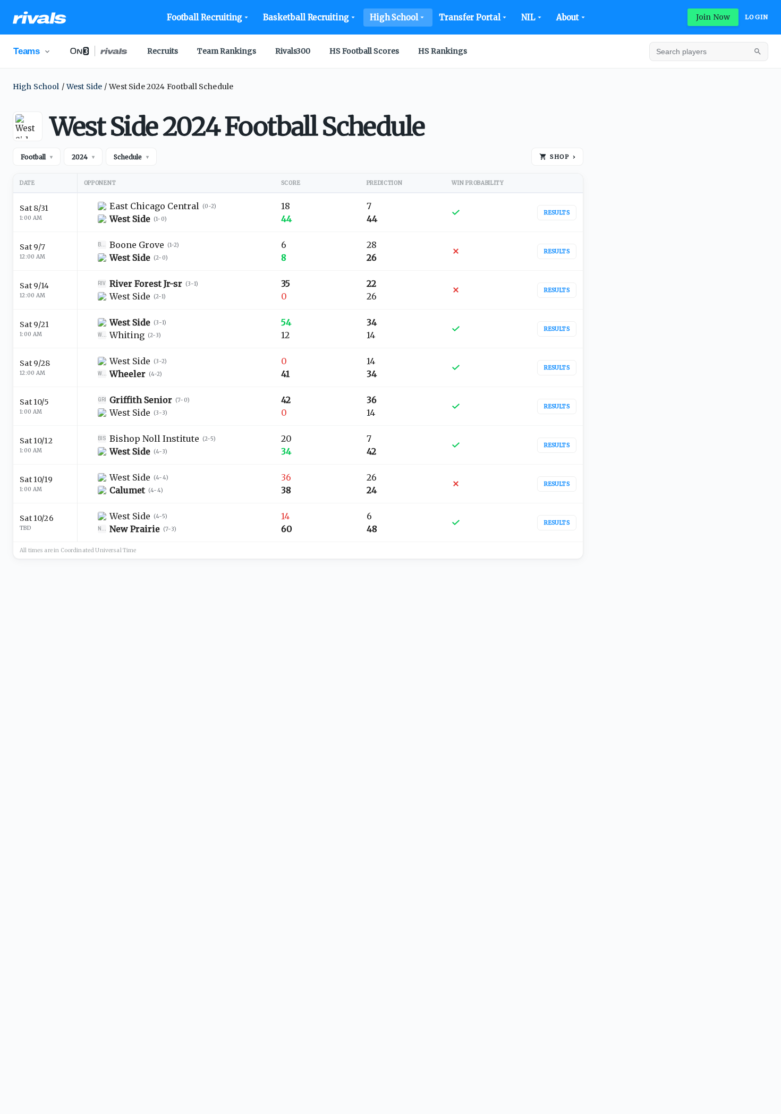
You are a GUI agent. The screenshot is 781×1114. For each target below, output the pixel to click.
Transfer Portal (469, 17)
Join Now (713, 17)
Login (756, 17)
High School (394, 17)
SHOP (562, 156)
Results (557, 212)
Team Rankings (226, 51)
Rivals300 (292, 51)
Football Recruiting (205, 17)
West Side (84, 86)
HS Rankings (442, 51)
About (568, 17)
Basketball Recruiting (306, 17)
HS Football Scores (364, 51)
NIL (528, 17)
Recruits (162, 51)
